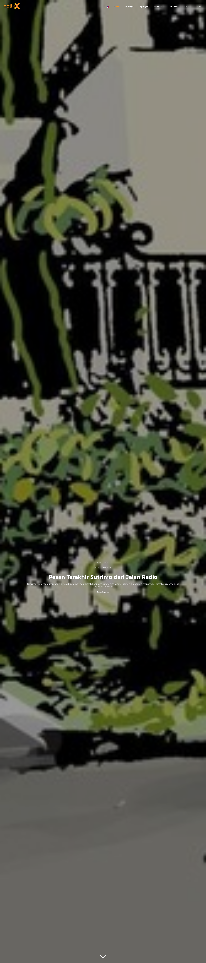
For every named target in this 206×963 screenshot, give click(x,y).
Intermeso (158, 7)
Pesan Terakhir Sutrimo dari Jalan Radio (103, 577)
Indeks (186, 7)
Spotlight (144, 7)
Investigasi (129, 7)
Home (116, 7)
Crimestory (173, 7)
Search (198, 7)
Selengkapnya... (103, 592)
